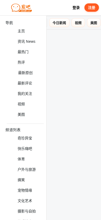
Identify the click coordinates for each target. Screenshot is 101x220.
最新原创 (25, 72)
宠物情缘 (25, 190)
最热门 (23, 51)
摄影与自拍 (27, 211)
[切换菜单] (6, 8)
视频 (21, 103)
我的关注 (25, 93)
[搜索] (65, 7)
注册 (91, 7)
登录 (76, 7)
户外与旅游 (27, 169)
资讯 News (26, 41)
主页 (21, 30)
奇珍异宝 (25, 138)
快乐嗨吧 (25, 148)
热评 (21, 62)
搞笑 (21, 179)
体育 (21, 158)
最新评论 (25, 83)
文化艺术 (25, 200)
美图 (21, 114)
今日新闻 (63, 22)
